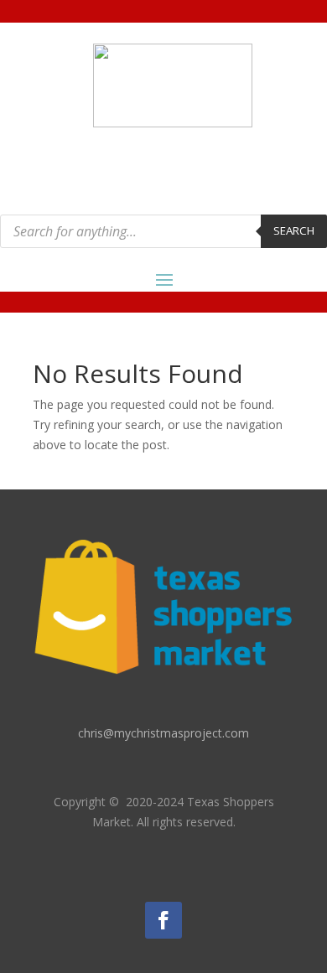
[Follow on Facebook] (163, 920)
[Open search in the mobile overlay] (163, 231)
